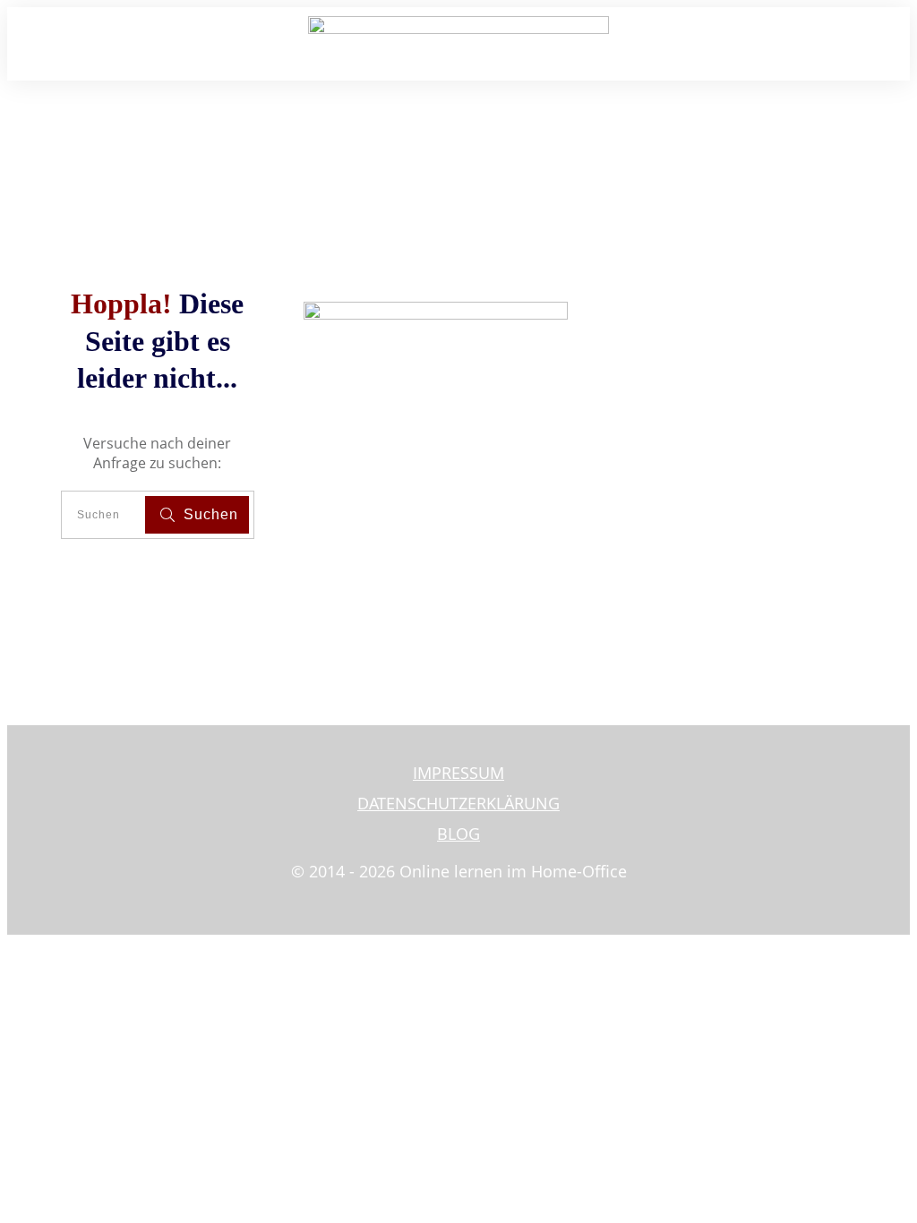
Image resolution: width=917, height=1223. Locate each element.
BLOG (458, 833)
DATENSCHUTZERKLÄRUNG (458, 803)
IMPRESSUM (458, 772)
